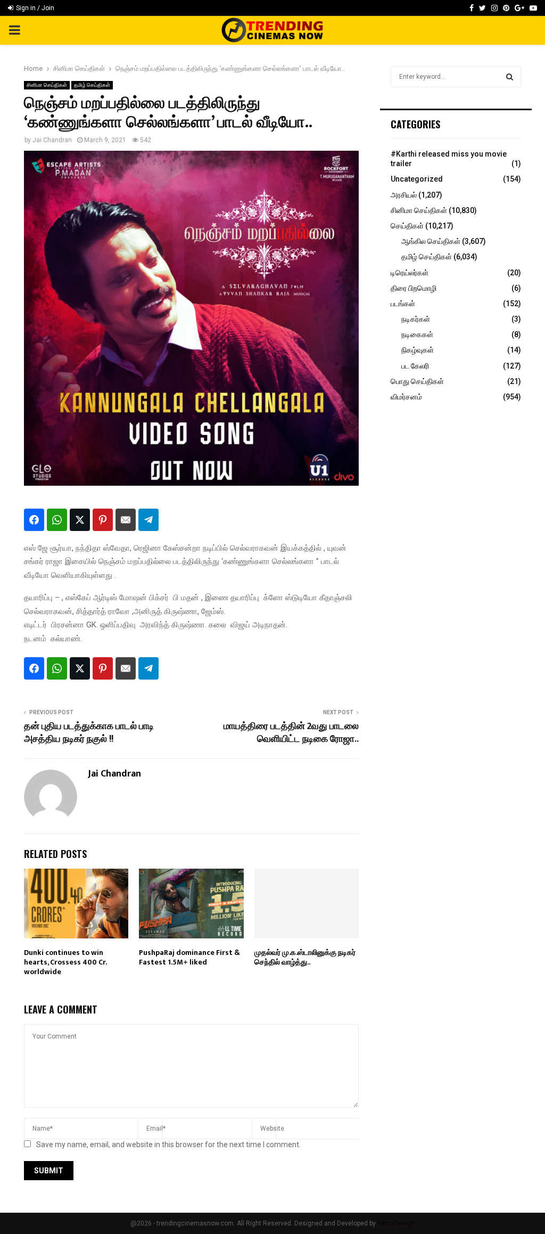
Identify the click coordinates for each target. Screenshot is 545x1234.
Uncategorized (417, 179)
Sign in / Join (34, 8)
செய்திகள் (407, 226)
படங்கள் (403, 303)
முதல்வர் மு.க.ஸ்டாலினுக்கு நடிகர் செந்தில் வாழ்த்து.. (305, 957)
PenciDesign (396, 1223)
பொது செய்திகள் (417, 381)
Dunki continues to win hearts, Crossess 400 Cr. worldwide (65, 962)
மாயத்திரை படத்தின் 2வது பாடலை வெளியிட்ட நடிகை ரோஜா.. (291, 732)
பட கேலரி (415, 366)
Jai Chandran (52, 140)
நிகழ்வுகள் (417, 350)
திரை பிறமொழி (413, 288)
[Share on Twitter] (80, 520)
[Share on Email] (125, 520)
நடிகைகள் (417, 334)
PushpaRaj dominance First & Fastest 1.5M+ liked (189, 957)
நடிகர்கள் (415, 319)
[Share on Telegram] (148, 520)
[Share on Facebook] (34, 520)
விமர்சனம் (406, 397)
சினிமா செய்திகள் (47, 85)
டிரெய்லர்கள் (409, 272)
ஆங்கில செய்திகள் (430, 241)
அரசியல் (404, 195)
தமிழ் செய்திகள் (92, 85)
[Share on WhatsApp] (57, 520)
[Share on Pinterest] (103, 520)
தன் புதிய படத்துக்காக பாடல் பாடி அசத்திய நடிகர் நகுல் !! (89, 732)
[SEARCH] (509, 76)
